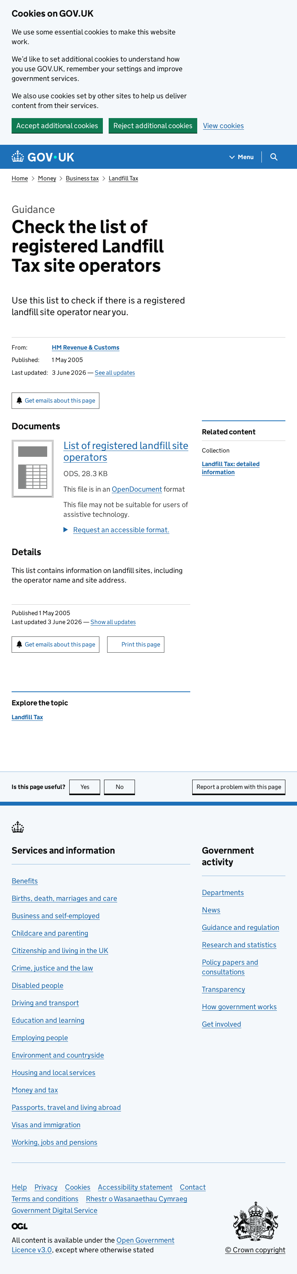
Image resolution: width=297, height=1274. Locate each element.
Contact (193, 1187)
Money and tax (35, 1089)
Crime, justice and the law (52, 968)
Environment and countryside (58, 1055)
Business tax (82, 178)
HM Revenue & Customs (85, 347)
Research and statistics (239, 944)
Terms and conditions (45, 1198)
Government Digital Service (54, 1210)
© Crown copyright (255, 1249)
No (125, 786)
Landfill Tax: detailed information (230, 467)
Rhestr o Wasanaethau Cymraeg (136, 1198)
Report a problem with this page (238, 786)
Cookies (77, 1187)
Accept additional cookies (57, 125)
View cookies (223, 125)
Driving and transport (45, 1002)
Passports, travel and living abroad (66, 1107)
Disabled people (37, 985)
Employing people (40, 1037)
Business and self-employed (56, 915)
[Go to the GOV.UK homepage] (43, 157)
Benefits (25, 880)
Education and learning (48, 1020)
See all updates (115, 372)
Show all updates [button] (113, 622)
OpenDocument (137, 489)
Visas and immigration (46, 1124)
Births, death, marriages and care (64, 898)
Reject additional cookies (153, 125)
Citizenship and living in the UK (60, 950)
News (211, 909)
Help (19, 1187)
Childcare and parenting (50, 933)
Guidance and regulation (240, 927)
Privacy (46, 1187)
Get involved (221, 1024)
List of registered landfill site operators (125, 451)
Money (47, 178)
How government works (239, 1006)
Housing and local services (54, 1072)
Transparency (223, 989)
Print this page (140, 644)
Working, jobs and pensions (54, 1142)
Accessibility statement (135, 1187)
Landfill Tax (123, 178)
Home (20, 178)
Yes (90, 786)
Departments (223, 892)
